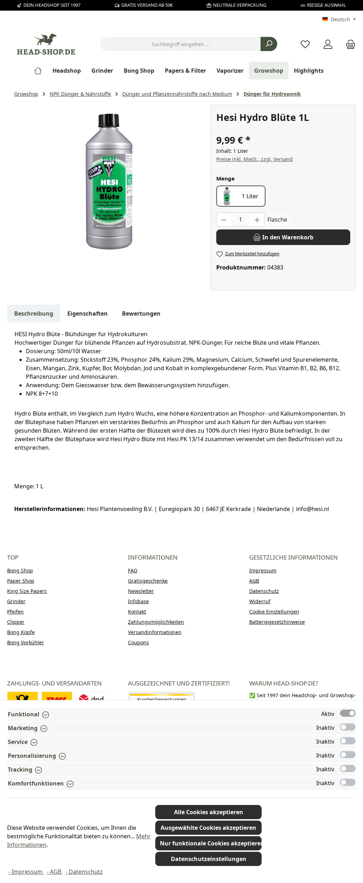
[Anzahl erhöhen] (257, 219)
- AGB (55, 872)
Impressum (263, 570)
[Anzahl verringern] (223, 219)
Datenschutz (264, 591)
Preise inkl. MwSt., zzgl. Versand (254, 159)
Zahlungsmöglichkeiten (156, 621)
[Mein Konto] (327, 44)
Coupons (138, 642)
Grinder (16, 601)
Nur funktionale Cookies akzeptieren (211, 843)
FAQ (133, 570)
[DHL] (56, 699)
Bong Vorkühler (25, 642)
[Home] (40, 70)
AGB (254, 580)
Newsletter (141, 591)
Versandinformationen (155, 632)
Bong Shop (20, 570)
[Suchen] (269, 44)
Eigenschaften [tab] (87, 313)
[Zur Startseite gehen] (46, 44)
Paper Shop (20, 580)
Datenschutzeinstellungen (208, 859)
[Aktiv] (348, 713)
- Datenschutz (84, 872)
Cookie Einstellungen (274, 611)
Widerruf (259, 601)
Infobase (138, 601)
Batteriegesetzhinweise (277, 621)
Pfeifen (15, 611)
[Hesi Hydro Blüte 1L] (109, 181)
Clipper (15, 621)
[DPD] (91, 699)
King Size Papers (27, 591)
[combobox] (180, 44)
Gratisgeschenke (148, 580)
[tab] (33, 313)
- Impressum (26, 872)
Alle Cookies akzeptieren (208, 812)
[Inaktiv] (348, 727)
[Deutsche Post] (22, 699)
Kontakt (137, 611)
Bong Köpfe (21, 632)
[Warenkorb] (348, 44)
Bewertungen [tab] (141, 313)
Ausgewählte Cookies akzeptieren (208, 828)
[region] (109, 181)
